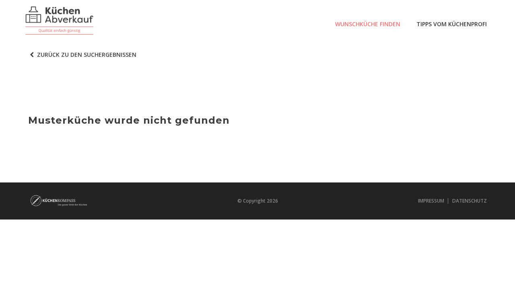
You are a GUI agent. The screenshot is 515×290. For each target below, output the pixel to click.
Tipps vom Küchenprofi (451, 24)
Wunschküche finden (367, 24)
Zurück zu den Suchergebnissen (85, 54)
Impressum (431, 200)
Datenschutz (469, 200)
